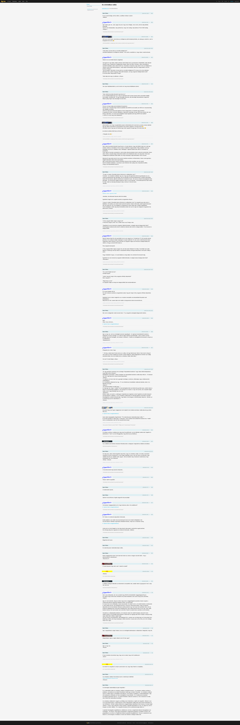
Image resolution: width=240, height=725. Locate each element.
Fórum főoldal (89, 6)
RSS (222, 1)
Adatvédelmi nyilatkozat (121, 722)
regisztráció (237, 1)
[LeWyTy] (107, 408)
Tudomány (14, 1)
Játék (19, 1)
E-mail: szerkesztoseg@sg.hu (141, 722)
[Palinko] (107, 564)
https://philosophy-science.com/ (110, 678)
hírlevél (225, 1)
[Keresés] (216, 1)
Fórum (134, 722)
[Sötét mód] (228, 1)
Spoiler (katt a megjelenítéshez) (111, 324)
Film (27, 1)
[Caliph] (107, 37)
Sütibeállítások (150, 722)
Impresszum (129, 722)
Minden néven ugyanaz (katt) (110, 193)
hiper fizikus (105, 13)
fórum (219, 1)
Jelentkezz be (89, 9)
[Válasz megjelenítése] (150, 13)
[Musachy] (107, 571)
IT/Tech (9, 1)
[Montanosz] (107, 441)
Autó (23, 1)
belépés (231, 1)
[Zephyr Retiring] (107, 22)
